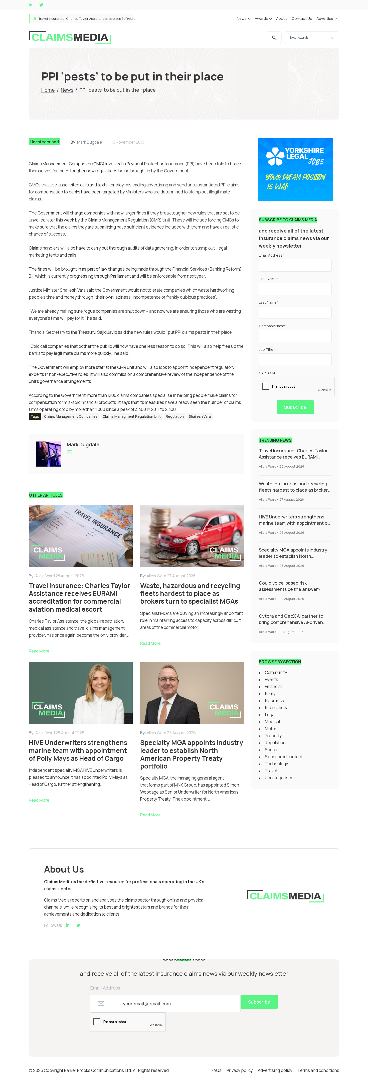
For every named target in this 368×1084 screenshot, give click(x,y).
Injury (270, 693)
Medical (272, 721)
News (242, 18)
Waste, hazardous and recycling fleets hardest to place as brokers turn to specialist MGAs (109, 18)
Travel (271, 771)
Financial (273, 686)
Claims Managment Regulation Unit (132, 416)
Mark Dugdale (89, 142)
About (281, 18)
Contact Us (302, 18)
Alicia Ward (267, 466)
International (277, 707)
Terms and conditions (318, 1070)
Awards (261, 18)
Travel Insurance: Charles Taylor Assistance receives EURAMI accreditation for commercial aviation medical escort (293, 460)
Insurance (274, 700)
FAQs (217, 1070)
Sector (271, 749)
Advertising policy (275, 1070)
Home (48, 89)
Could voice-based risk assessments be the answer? (289, 586)
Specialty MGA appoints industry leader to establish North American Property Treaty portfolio (293, 559)
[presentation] (297, 386)
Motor (270, 728)
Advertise (324, 18)
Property (273, 735)
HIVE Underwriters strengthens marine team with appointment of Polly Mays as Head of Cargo (294, 523)
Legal (270, 714)
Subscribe (295, 407)
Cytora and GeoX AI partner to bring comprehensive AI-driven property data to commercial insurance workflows (291, 625)
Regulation (175, 416)
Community (276, 672)
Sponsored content (284, 757)
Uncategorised (44, 142)
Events (271, 679)
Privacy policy (240, 1070)
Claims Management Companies (71, 416)
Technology (276, 764)
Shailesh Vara (200, 416)
